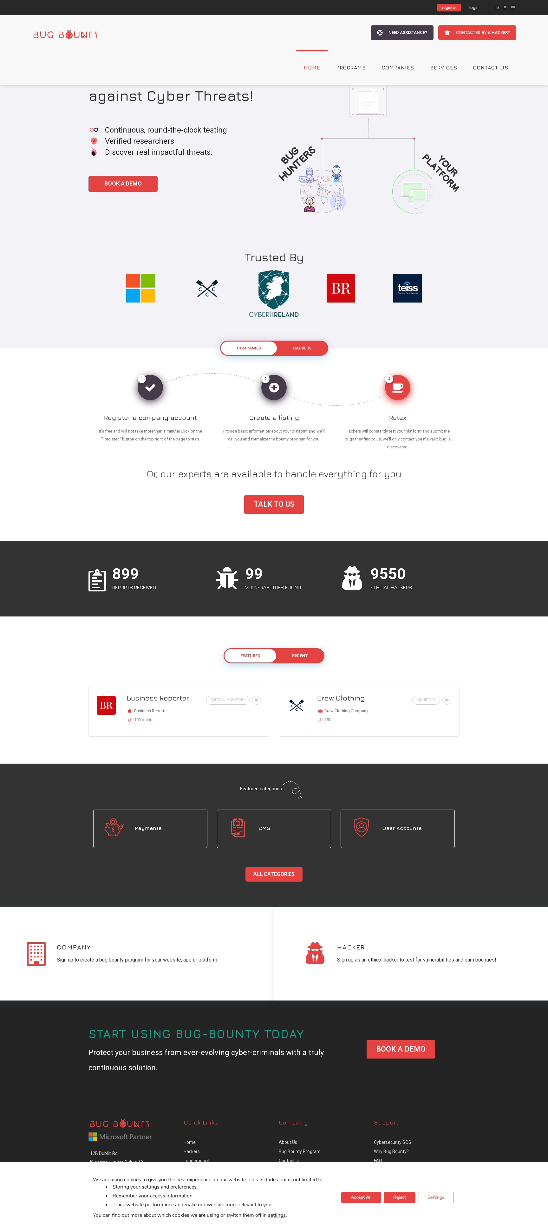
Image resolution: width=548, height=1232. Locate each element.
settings (277, 1215)
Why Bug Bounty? (391, 1151)
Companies (398, 67)
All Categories (274, 874)
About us (288, 1142)
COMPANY (74, 947)
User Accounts (402, 828)
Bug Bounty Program (300, 1151)
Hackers (192, 1151)
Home (312, 67)
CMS (264, 828)
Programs (351, 67)
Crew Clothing (341, 698)
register (449, 7)
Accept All (361, 1197)
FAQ (378, 1160)
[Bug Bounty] (71, 32)
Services (443, 67)
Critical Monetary (228, 700)
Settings (435, 1197)
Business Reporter (158, 698)
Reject (399, 1197)
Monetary (426, 700)
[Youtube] (513, 7)
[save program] (255, 700)
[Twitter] (505, 7)
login (474, 7)
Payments (148, 828)
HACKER (351, 947)
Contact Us (490, 67)
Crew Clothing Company (346, 710)
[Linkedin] (497, 7)
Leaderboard (196, 1160)
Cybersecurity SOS (392, 1142)
